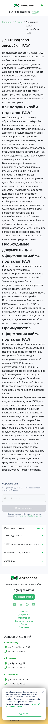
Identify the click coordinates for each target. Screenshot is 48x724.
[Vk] (14, 605)
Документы (24, 615)
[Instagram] (21, 605)
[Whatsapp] (27, 605)
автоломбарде (22, 397)
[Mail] (33, 605)
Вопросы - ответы (24, 621)
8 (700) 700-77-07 (24, 590)
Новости (24, 611)
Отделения (24, 627)
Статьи (24, 624)
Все (38, 528)
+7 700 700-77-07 (16, 651)
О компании (24, 618)
